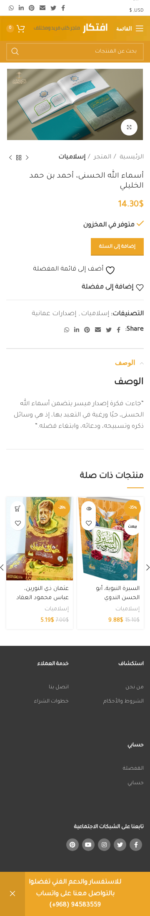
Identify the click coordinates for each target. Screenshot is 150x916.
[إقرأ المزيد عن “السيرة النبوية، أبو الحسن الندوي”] (88, 508)
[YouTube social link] (88, 844)
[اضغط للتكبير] (129, 127)
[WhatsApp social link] (11, 8)
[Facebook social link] (63, 8)
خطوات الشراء (51, 702)
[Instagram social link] (104, 844)
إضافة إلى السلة (117, 247)
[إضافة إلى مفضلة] (88, 523)
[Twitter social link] (53, 8)
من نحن (134, 687)
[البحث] (15, 51)
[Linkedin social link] (21, 8)
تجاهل (12, 894)
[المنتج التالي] (10, 158)
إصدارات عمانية (54, 314)
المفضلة (133, 769)
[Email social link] (42, 8)
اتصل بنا (59, 687)
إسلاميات (71, 157)
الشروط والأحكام (123, 702)
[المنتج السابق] (27, 158)
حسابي (136, 783)
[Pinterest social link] (31, 8)
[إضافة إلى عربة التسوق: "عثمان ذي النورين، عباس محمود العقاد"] (17, 508)
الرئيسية (131, 157)
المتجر (101, 157)
